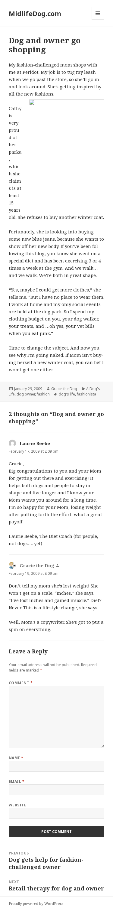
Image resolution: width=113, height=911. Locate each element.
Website (17, 805)
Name (16, 757)
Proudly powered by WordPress (36, 903)
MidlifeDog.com (35, 13)
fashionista (86, 394)
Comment (21, 682)
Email (16, 781)
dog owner (26, 394)
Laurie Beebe (35, 443)
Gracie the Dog (64, 388)
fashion (43, 394)
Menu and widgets (98, 19)
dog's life (67, 394)
